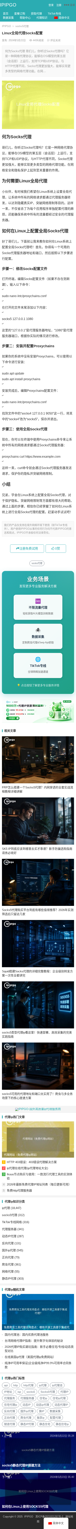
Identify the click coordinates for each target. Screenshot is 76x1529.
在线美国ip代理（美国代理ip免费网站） (30, 1357)
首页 (5, 13)
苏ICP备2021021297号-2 (49, 1516)
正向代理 (8, 1257)
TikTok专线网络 (12, 1222)
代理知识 (41, 17)
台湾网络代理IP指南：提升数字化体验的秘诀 (34, 1340)
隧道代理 (9, 1424)
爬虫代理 (8, 1264)
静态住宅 (44, 1424)
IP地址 (8, 1391)
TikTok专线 (54, 13)
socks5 (31, 1391)
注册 (58, 5)
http (15, 1385)
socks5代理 (22, 26)
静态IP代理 (9, 1278)
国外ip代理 (9, 1250)
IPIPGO (8, 4)
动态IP (27, 1404)
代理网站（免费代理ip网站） (21, 1154)
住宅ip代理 (59, 1398)
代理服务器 (9, 1229)
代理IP (64, 1391)
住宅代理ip (10, 1404)
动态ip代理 (42, 1404)
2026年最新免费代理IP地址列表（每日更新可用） (39, 1184)
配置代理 (55, 1417)
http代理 (28, 1385)
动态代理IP (61, 1404)
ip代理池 (57, 1385)
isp (19, 1391)
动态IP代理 (9, 1236)
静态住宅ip (62, 1424)
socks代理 (37, 563)
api (6, 1385)
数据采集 (8, 17)
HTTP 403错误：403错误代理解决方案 (32, 1162)
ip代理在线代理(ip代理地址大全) (27, 1168)
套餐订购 (19, 13)
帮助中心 (25, 17)
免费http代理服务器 (19, 1190)
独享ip (40, 1417)
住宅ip (43, 1398)
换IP (41, 1411)
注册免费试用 (28, 548)
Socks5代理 (48, 1391)
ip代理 (6, 1208)
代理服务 (9, 1398)
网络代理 (8, 1271)
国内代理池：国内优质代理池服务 (27, 1334)
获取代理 (36, 13)
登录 (51, 5)
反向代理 (8, 1243)
